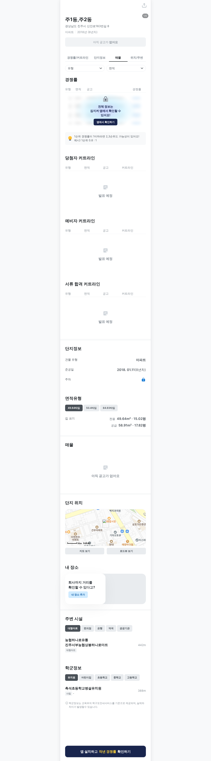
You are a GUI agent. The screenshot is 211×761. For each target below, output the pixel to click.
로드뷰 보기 (126, 551)
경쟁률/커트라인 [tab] (77, 57)
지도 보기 (85, 551)
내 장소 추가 (78, 594)
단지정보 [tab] (100, 57)
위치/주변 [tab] (136, 57)
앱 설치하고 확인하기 (105, 752)
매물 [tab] (118, 57)
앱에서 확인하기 (106, 121)
